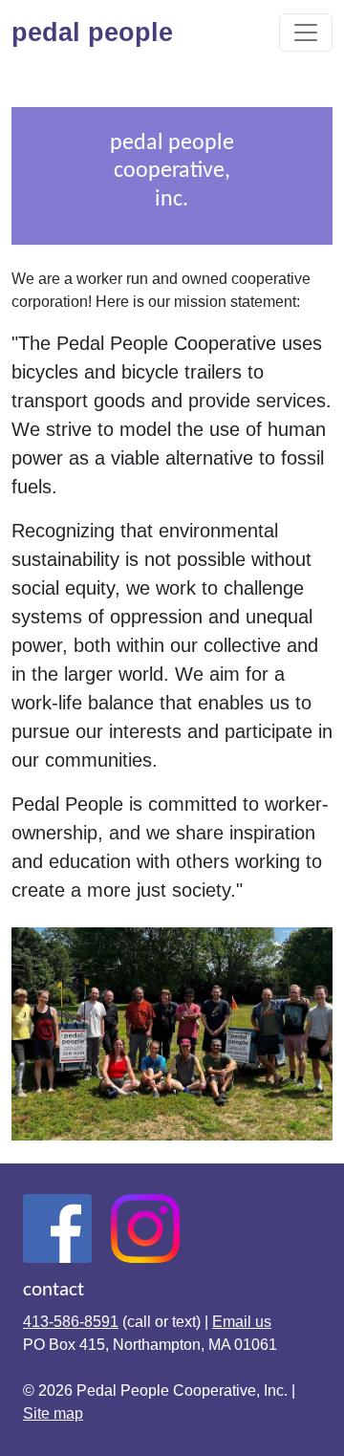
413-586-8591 (70, 1322)
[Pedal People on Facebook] (57, 1228)
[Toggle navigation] (306, 32)
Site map (53, 1413)
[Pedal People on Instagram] (145, 1228)
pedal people (99, 32)
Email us (241, 1322)
